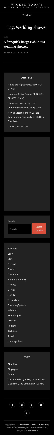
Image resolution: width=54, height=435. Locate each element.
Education (13, 274)
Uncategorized (15, 341)
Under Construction (18, 126)
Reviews (12, 320)
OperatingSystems (17, 305)
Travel (11, 336)
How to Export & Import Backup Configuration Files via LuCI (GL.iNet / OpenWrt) (26, 117)
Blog (6, 37)
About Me (12, 364)
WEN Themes (33, 430)
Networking (13, 300)
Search (11, 221)
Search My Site (39, 228)
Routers (12, 325)
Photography (14, 315)
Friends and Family (17, 279)
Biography (13, 369)
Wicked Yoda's (27, 4)
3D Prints (12, 248)
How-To (11, 294)
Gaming (12, 284)
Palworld (12, 310)
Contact (12, 374)
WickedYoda (23, 52)
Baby (10, 253)
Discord (12, 264)
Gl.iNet (11, 289)
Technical (12, 330)
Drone (11, 269)
